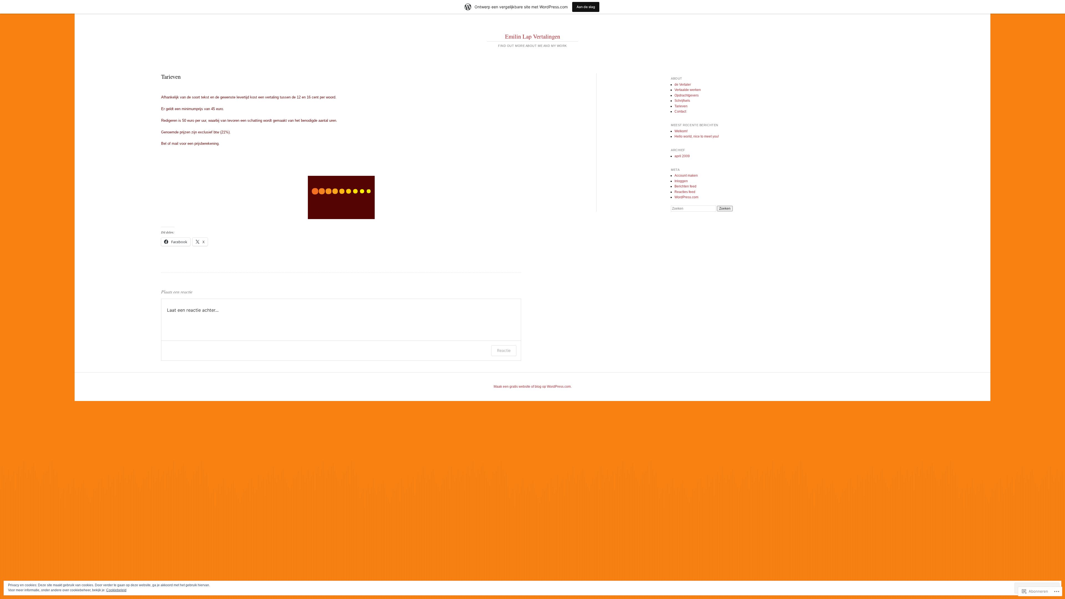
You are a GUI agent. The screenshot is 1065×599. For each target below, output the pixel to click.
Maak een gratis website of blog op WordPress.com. (533, 387)
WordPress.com (686, 197)
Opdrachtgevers (686, 95)
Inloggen (681, 181)
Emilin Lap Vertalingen (532, 36)
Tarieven (681, 106)
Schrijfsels (682, 101)
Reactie (504, 350)
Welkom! (681, 131)
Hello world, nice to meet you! (696, 136)
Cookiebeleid (116, 590)
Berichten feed (685, 186)
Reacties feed (684, 192)
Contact (680, 111)
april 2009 (682, 156)
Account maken (686, 175)
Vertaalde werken (687, 90)
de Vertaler (682, 85)
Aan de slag (586, 7)
